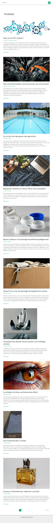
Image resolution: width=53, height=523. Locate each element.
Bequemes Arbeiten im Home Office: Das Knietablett (24, 189)
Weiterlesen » (6, 52)
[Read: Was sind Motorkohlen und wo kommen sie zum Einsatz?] (26, 69)
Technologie (10, 40)
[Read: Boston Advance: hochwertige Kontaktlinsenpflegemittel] (26, 221)
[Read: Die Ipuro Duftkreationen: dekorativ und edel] (26, 473)
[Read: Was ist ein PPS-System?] (26, 27)
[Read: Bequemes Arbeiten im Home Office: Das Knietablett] (26, 170)
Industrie (5, 86)
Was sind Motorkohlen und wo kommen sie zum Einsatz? (26, 84)
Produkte (5, 40)
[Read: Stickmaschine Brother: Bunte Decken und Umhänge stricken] (20, 323)
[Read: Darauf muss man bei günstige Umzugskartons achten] (26, 273)
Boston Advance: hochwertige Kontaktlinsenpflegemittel (26, 239)
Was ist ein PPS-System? (13, 38)
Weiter (48, 510)
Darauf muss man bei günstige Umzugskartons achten (25, 291)
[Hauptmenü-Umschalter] (49, 2)
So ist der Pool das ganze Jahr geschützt (19, 136)
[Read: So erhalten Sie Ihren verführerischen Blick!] (26, 375)
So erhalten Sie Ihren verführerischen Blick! (20, 392)
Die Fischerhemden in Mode (14, 441)
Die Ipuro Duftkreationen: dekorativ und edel (21, 491)
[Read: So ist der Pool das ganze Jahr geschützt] (26, 118)
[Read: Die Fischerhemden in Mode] (12, 424)
